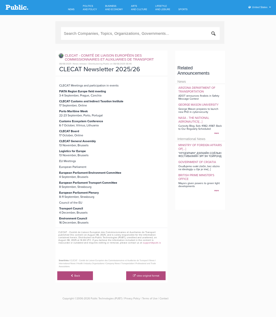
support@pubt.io (152, 242)
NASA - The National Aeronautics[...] (193, 120)
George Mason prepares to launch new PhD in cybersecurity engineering (198, 112)
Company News (113, 263)
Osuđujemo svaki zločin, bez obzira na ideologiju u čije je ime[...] (198, 168)
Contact (164, 298)
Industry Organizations (94, 263)
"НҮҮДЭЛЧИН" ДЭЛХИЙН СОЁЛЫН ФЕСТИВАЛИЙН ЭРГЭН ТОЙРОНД (199, 155)
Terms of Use (150, 298)
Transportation (127, 263)
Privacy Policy (132, 298)
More (216, 133)
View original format (147, 275)
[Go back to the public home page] (17, 9)
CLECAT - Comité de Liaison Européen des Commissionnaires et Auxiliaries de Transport (109, 260)
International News (67, 263)
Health (80, 263)
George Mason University (198, 105)
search (214, 34)
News (152, 260)
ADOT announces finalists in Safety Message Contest (198, 97)
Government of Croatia (197, 162)
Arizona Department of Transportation (196, 89)
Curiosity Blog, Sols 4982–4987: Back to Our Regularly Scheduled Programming (200, 128)
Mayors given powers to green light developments (199, 185)
